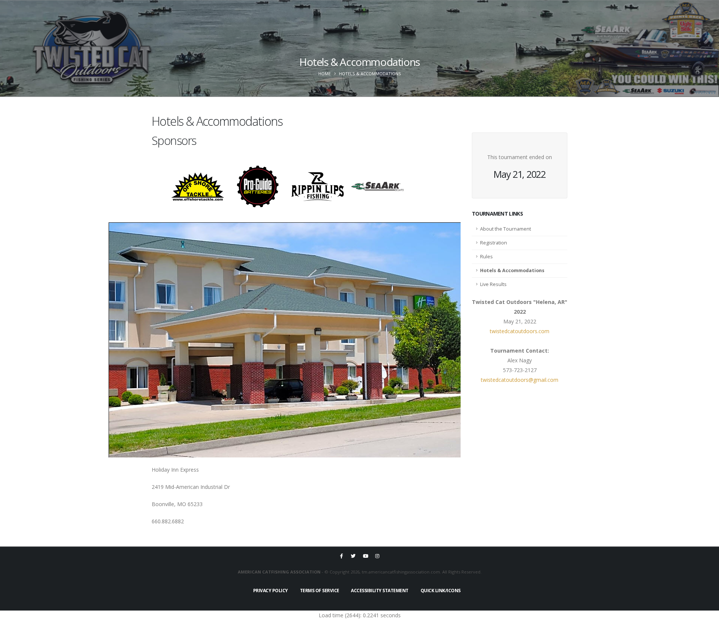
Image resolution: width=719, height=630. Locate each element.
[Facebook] (341, 556)
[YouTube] (365, 556)
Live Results (493, 284)
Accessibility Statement (380, 590)
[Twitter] (353, 556)
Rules (486, 256)
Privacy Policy (270, 590)
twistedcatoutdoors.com (519, 331)
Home (324, 73)
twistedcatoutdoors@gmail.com (519, 379)
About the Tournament (505, 229)
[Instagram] (377, 556)
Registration (493, 243)
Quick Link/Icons (441, 590)
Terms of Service (319, 590)
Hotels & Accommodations (512, 270)
